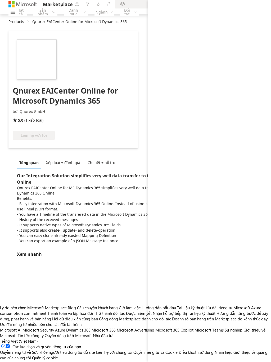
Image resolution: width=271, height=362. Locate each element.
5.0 (20, 120)
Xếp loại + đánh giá (63, 162)
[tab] (30, 162)
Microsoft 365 (104, 330)
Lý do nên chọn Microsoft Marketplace (33, 307)
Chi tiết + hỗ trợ (101, 162)
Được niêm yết (139, 313)
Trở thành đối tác (110, 313)
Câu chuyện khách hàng (97, 307)
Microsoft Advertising (135, 330)
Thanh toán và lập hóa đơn (70, 313)
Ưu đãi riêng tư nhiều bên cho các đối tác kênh (41, 324)
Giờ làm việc (130, 307)
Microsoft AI (10, 330)
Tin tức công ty (31, 335)
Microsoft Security (38, 330)
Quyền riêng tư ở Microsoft (68, 335)
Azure (60, 330)
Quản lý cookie (45, 357)
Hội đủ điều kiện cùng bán (75, 318)
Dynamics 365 (78, 330)
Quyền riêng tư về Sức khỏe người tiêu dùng (38, 352)
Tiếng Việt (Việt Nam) (19, 341)
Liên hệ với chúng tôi (114, 352)
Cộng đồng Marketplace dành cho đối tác (135, 318)
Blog (72, 307)
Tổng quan (29, 162)
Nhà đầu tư (102, 335)
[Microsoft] (22, 4)
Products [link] (16, 21)
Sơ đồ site (86, 352)
